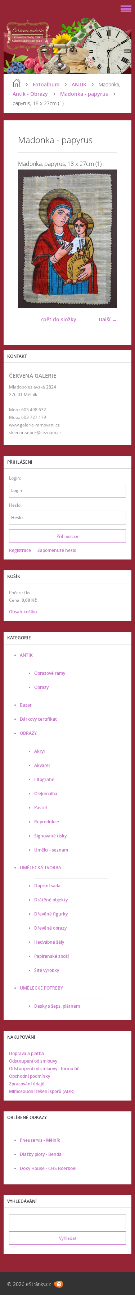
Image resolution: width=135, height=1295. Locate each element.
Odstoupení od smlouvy (33, 1061)
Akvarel (42, 765)
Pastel (40, 808)
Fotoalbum (46, 84)
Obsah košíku (23, 612)
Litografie (44, 779)
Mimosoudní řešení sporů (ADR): (42, 1091)
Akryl (39, 751)
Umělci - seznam (51, 850)
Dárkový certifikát (38, 719)
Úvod (17, 83)
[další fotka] (105, 239)
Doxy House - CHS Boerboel (48, 1168)
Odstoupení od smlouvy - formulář (44, 1068)
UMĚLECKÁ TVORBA (40, 868)
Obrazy (41, 687)
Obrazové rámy (49, 673)
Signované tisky (50, 836)
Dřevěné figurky (51, 914)
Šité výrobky (46, 970)
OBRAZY (28, 733)
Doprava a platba (26, 1053)
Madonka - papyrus (84, 93)
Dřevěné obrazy (50, 928)
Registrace (20, 550)
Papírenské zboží (51, 956)
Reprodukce (46, 822)
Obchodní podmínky (29, 1076)
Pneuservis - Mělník (40, 1140)
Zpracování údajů (27, 1084)
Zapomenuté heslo (56, 550)
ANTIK (79, 84)
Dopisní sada (47, 886)
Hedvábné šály (49, 942)
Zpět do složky (58, 319)
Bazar (26, 705)
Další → (108, 319)
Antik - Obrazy (30, 93)
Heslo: (15, 505)
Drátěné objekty (51, 900)
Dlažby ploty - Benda (41, 1154)
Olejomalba (45, 793)
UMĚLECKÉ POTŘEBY (41, 988)
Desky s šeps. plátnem (57, 1006)
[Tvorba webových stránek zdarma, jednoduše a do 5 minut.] (58, 1284)
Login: (15, 478)
